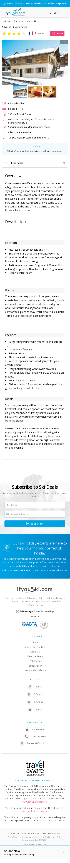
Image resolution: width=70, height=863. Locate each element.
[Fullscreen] (62, 79)
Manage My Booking (34, 647)
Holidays (6, 21)
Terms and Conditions (35, 670)
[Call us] (56, 12)
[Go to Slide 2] (35, 91)
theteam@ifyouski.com (38, 743)
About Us (35, 651)
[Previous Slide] (6, 62)
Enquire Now (38, 729)
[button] (35, 62)
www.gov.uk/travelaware (34, 801)
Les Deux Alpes (32, 21)
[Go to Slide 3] (49, 91)
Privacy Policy (35, 665)
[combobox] (35, 163)
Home (35, 642)
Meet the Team (35, 656)
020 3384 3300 (38, 736)
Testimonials (34, 660)
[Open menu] (63, 12)
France (17, 21)
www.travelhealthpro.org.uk (35, 811)
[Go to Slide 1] (20, 91)
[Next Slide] (64, 62)
